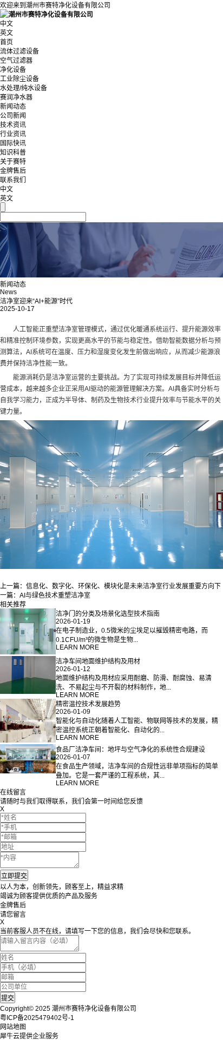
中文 (6, 24)
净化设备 (13, 70)
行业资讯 (13, 134)
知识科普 (13, 152)
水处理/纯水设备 (23, 88)
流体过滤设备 (19, 51)
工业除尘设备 (19, 79)
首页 (6, 42)
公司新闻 (13, 116)
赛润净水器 (16, 97)
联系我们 (13, 180)
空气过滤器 (16, 60)
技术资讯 (13, 125)
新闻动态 (13, 106)
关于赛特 (13, 161)
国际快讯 (13, 143)
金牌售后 (13, 171)
